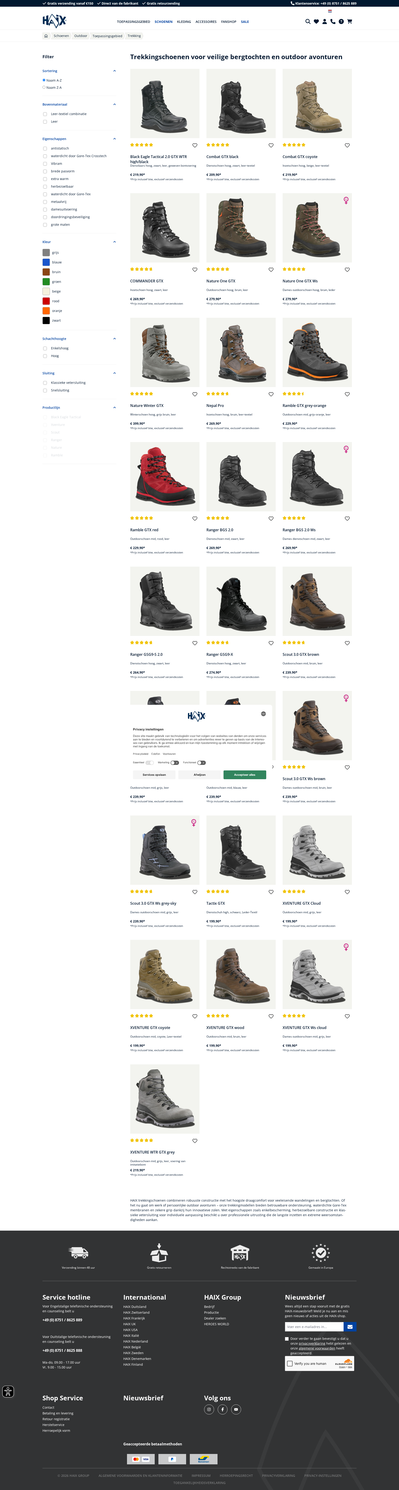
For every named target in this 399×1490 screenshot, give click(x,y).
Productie (211, 1312)
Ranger (56, 440)
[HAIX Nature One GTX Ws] (317, 228)
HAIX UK (129, 1324)
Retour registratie (56, 1419)
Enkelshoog (60, 348)
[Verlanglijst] (316, 21)
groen (56, 281)
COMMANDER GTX (146, 281)
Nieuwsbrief (143, 1397)
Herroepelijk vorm (56, 1430)
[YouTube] (236, 1409)
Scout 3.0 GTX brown (301, 654)
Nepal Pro (215, 405)
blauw (57, 262)
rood (55, 301)
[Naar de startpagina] (54, 21)
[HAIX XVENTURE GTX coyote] (165, 974)
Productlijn (51, 407)
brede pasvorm (63, 171)
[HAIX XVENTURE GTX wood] (241, 974)
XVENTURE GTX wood (225, 1027)
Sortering (49, 71)
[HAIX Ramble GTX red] (165, 476)
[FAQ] (341, 21)
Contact (48, 1407)
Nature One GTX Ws (300, 281)
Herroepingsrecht (236, 1475)
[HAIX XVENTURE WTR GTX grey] (165, 1099)
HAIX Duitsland (134, 1306)
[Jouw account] (324, 21)
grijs (55, 252)
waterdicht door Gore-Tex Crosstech (79, 156)
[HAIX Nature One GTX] (241, 228)
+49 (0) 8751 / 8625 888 (62, 1350)
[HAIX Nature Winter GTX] (165, 352)
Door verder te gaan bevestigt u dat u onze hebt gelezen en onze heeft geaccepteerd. (320, 1345)
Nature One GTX (220, 281)
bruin (56, 272)
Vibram (56, 163)
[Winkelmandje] (351, 21)
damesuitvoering (64, 209)
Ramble (57, 455)
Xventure (58, 424)
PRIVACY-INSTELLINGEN (323, 1475)
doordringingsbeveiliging (70, 217)
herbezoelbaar (62, 186)
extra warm (60, 179)
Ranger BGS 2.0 (219, 529)
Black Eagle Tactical (66, 417)
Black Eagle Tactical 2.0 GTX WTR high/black (158, 159)
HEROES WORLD (216, 1324)
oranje (57, 310)
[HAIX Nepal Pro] (241, 352)
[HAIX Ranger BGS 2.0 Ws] (317, 476)
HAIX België (132, 1347)
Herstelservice (53, 1425)
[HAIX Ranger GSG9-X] (241, 601)
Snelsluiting (60, 390)
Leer (54, 121)
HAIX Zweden (133, 1353)
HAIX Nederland (135, 1341)
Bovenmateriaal (54, 104)
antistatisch (60, 148)
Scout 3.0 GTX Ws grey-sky (153, 903)
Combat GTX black (222, 156)
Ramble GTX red (144, 529)
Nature (56, 447)
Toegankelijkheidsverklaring (199, 1483)
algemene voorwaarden (317, 1348)
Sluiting (48, 373)
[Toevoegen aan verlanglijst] (195, 147)
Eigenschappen (54, 139)
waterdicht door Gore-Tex (71, 194)
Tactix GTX (215, 903)
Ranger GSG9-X (219, 654)
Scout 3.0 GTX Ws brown (304, 778)
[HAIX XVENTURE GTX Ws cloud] (317, 974)
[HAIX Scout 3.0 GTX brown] (317, 601)
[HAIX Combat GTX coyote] (317, 103)
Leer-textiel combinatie (69, 114)
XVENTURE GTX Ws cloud (304, 1027)
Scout (55, 432)
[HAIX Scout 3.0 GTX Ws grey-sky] (165, 850)
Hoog (55, 356)
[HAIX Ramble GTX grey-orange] (317, 352)
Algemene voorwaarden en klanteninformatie (140, 1475)
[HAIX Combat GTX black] (241, 103)
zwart (56, 320)
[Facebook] (223, 1409)
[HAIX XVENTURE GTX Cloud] (317, 850)
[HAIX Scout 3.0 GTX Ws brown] (317, 725)
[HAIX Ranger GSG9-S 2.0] (165, 601)
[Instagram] (209, 1409)
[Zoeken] (308, 21)
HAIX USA (130, 1330)
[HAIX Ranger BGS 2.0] (241, 476)
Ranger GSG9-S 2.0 (146, 654)
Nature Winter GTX (146, 405)
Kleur (46, 242)
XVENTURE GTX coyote (150, 1027)
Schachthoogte (54, 338)
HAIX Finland (133, 1364)
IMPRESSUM (201, 1475)
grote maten (60, 224)
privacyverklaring (312, 1343)
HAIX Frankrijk (134, 1318)
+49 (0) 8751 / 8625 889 (62, 1319)
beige (56, 291)
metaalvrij (58, 201)
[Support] (333, 21)
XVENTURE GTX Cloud (302, 903)
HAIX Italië (131, 1335)
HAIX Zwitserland (136, 1312)
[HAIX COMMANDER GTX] (165, 228)
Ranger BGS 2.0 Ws (299, 529)
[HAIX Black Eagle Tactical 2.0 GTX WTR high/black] (165, 103)
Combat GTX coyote (300, 156)
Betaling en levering (57, 1413)
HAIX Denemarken (137, 1358)
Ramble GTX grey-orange (304, 405)
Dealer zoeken (215, 1318)
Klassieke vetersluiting (68, 382)
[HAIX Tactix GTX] (241, 850)
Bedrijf (209, 1306)
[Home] (46, 36)
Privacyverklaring (278, 1475)
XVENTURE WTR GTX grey (152, 1152)
